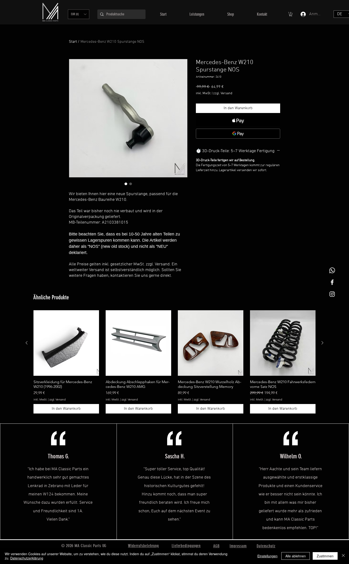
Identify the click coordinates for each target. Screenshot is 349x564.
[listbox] (78, 14)
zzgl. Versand (222, 93)
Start (73, 41)
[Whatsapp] (332, 270)
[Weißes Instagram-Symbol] (332, 294)
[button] (78, 14)
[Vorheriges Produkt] (26, 343)
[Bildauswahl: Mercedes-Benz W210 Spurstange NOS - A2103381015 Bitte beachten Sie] (125, 183)
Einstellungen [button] (267, 556)
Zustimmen (325, 556)
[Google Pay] (238, 134)
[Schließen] (343, 556)
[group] (174, 362)
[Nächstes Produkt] (322, 343)
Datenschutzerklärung (26, 558)
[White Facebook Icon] (332, 282)
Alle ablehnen (295, 556)
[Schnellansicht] (66, 343)
